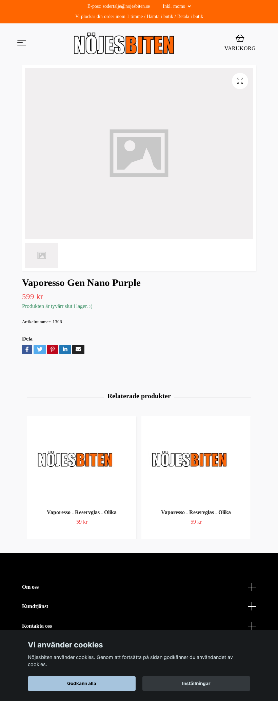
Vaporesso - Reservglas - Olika (82, 512)
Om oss (30, 587)
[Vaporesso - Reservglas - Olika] (82, 461)
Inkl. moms (174, 6)
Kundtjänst (35, 606)
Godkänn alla (81, 683)
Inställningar (196, 683)
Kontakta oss (37, 626)
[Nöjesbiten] (124, 43)
